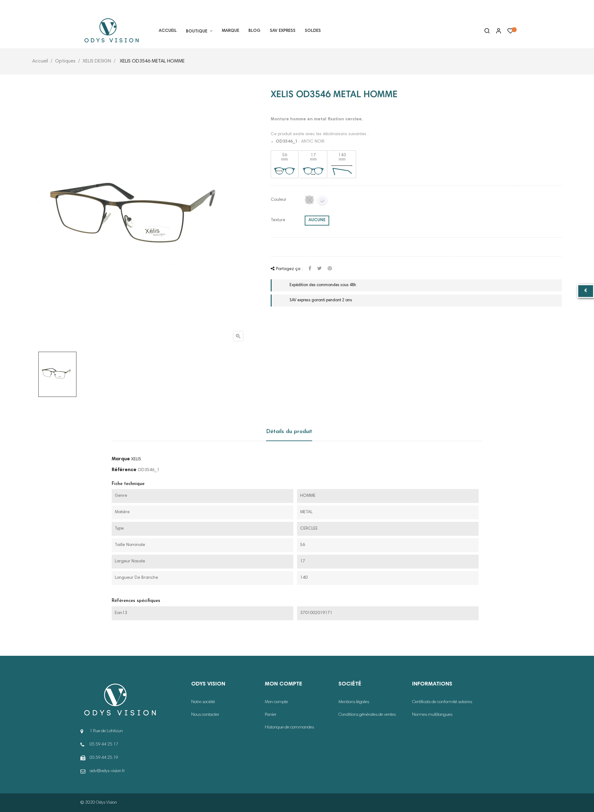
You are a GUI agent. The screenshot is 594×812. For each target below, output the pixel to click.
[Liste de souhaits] (510, 32)
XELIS (136, 459)
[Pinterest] (330, 269)
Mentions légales (353, 702)
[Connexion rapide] (496, 31)
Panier (271, 715)
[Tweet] (319, 269)
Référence (124, 469)
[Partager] (309, 269)
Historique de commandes (289, 727)
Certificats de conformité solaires (442, 702)
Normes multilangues (432, 715)
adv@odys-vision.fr (107, 771)
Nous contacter (205, 715)
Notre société (203, 702)
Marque (121, 459)
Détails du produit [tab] (289, 432)
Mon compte (276, 702)
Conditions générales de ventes (367, 715)
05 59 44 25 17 (100, 7)
